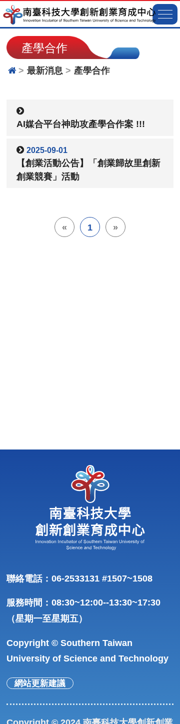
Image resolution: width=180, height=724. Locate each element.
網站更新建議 (40, 683)
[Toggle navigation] (165, 14)
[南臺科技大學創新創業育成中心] (79, 14)
